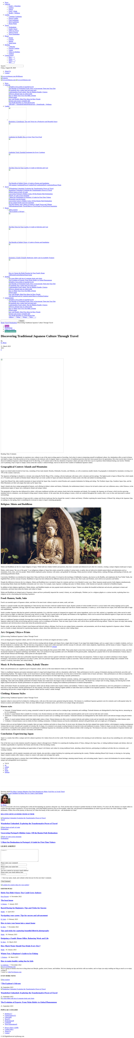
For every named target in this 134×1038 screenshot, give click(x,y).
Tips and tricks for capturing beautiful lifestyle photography (25, 931)
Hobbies (7, 45)
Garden (7, 15)
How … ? (12, 57)
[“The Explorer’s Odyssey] (13, 210)
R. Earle (3, 919)
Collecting (12, 46)
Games (11, 50)
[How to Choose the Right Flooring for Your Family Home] (17, 271)
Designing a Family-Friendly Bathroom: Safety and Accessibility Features (31, 258)
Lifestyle (7, 4)
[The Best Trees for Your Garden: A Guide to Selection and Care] (17, 166)
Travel (7, 25)
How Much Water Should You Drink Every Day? (21, 946)
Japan (6, 770)
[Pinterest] (18, 353)
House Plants (13, 23)
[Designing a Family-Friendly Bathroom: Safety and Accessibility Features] (17, 256)
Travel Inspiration (14, 34)
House (7, 36)
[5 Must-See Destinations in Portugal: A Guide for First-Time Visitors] (19, 195)
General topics (9, 55)
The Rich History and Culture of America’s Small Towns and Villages (30, 204)
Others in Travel (14, 31)
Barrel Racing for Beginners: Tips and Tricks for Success (23, 908)
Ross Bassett (5, 896)
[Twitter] (11, 353)
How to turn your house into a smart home (18, 923)
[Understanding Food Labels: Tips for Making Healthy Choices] (22, 90)
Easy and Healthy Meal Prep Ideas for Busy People (24, 99)
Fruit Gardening (14, 20)
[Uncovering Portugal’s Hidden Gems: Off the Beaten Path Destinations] (18, 192)
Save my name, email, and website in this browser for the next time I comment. (27, 878)
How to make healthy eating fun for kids (17, 961)
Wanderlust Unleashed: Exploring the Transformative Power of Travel (30, 190)
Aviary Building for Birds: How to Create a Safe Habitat (25, 793)
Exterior (11, 39)
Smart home (12, 43)
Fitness (11, 9)
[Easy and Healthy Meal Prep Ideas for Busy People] (13, 97)
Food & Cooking (14, 48)
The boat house (7, 900)
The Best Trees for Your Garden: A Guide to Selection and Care (28, 168)
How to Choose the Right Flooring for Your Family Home (27, 273)
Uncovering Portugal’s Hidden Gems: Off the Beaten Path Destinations (31, 194)
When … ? (12, 61)
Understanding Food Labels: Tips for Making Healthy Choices (28, 92)
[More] (32, 353)
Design (11, 38)
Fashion (11, 8)
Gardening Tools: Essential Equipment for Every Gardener (27, 152)
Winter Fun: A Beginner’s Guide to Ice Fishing (19, 954)
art (5, 765)
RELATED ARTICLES (9, 814)
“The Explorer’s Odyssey (16, 211)
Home (3, 323)
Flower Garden (13, 18)
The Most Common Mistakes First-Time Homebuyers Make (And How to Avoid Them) (37, 791)
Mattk (2, 934)
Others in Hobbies (14, 52)
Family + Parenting (15, 6)
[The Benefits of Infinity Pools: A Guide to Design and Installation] (17, 181)
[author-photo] (5, 803)
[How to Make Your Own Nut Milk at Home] (20, 94)
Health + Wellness (14, 13)
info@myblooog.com (14, 972)
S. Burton (4, 904)
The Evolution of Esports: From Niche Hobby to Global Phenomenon (30, 280)
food (6, 769)
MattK (3, 912)
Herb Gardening (14, 22)
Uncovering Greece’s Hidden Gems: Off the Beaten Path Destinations (30, 201)
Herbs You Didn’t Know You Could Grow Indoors (21, 893)
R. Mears (3, 343)
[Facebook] (4, 353)
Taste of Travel (13, 32)
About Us (8, 71)
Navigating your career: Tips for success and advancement (24, 915)
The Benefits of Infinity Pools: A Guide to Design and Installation (29, 183)
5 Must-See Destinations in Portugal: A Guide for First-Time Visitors (30, 197)
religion (7, 772)
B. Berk (3, 927)
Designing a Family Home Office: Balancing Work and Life (24, 938)
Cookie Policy (9, 1029)
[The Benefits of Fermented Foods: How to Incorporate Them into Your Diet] (21, 87)
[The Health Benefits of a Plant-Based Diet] (19, 101)
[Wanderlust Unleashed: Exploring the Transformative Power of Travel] (31, 188)
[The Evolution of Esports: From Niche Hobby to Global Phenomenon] (25, 278)
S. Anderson (4, 965)
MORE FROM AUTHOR (25, 814)
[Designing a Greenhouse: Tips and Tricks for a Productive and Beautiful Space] (17, 120)
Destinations (12, 27)
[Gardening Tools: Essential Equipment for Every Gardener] (17, 150)
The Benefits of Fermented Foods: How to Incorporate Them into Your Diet (32, 88)
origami (54, 646)
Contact (7, 73)
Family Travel (13, 29)
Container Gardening (15, 16)
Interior (11, 41)
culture (7, 767)
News (6, 2)
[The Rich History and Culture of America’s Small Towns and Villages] (21, 202)
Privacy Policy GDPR (11, 1027)
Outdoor (11, 53)
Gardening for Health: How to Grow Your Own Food (25, 137)
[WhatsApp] (25, 353)
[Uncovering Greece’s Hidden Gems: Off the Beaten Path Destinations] (17, 199)
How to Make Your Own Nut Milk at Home (22, 95)
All (10, 104)
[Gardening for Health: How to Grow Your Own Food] (17, 135)
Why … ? (12, 62)
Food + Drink (13, 11)
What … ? (12, 59)
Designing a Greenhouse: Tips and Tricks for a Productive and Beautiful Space (33, 121)
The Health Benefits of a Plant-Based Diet (22, 102)
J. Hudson (4, 957)
